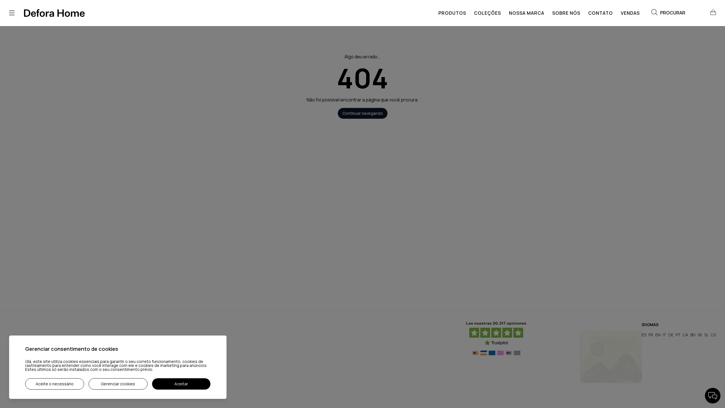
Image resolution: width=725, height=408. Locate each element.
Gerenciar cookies (118, 383)
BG (692, 334)
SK (700, 334)
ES (644, 334)
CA (685, 334)
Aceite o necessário (55, 383)
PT (678, 334)
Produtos (452, 13)
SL (706, 334)
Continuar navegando (362, 113)
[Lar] (54, 13)
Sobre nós (566, 13)
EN (657, 334)
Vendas (630, 13)
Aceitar (181, 383)
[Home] (611, 357)
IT (664, 334)
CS (713, 334)
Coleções (487, 13)
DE (670, 334)
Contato (600, 13)
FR (651, 334)
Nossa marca (526, 13)
